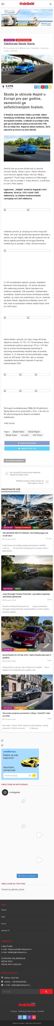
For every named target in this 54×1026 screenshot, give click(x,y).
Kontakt (41, 1011)
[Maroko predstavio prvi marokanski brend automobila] (39, 810)
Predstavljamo (23, 40)
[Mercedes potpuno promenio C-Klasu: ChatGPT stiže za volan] (27, 692)
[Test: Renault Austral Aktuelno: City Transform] (39, 835)
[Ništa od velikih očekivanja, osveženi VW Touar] (14, 810)
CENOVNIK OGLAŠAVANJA (13, 958)
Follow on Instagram (28, 876)
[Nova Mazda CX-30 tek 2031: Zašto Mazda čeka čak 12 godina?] (27, 634)
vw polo (6, 51)
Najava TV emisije (22, 528)
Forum (3, 924)
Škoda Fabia (26, 48)
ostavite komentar (15, 460)
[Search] (50, 4)
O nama (13, 1011)
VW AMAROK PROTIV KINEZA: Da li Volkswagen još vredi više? (25, 534)
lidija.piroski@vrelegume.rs (20, 949)
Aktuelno (9, 40)
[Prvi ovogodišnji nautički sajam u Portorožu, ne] (14, 860)
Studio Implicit (36, 1023)
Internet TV (5, 930)
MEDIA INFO (6, 961)
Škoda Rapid (35, 48)
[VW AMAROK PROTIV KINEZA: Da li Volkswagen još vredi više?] (27, 512)
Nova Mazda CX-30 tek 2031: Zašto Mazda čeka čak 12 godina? (27, 656)
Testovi (4, 910)
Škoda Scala (44, 48)
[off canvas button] (2, 4)
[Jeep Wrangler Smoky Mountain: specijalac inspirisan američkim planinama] (27, 573)
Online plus (20, 650)
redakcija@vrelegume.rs (17, 952)
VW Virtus (13, 51)
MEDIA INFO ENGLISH (11, 964)
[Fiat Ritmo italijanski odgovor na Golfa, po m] (14, 835)
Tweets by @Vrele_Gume (12, 889)
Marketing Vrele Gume (27, 1011)
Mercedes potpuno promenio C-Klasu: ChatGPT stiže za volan (26, 714)
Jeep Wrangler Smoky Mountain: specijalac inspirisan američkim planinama (26, 595)
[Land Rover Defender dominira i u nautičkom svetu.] (39, 860)
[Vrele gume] (27, 1005)
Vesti (36, 528)
